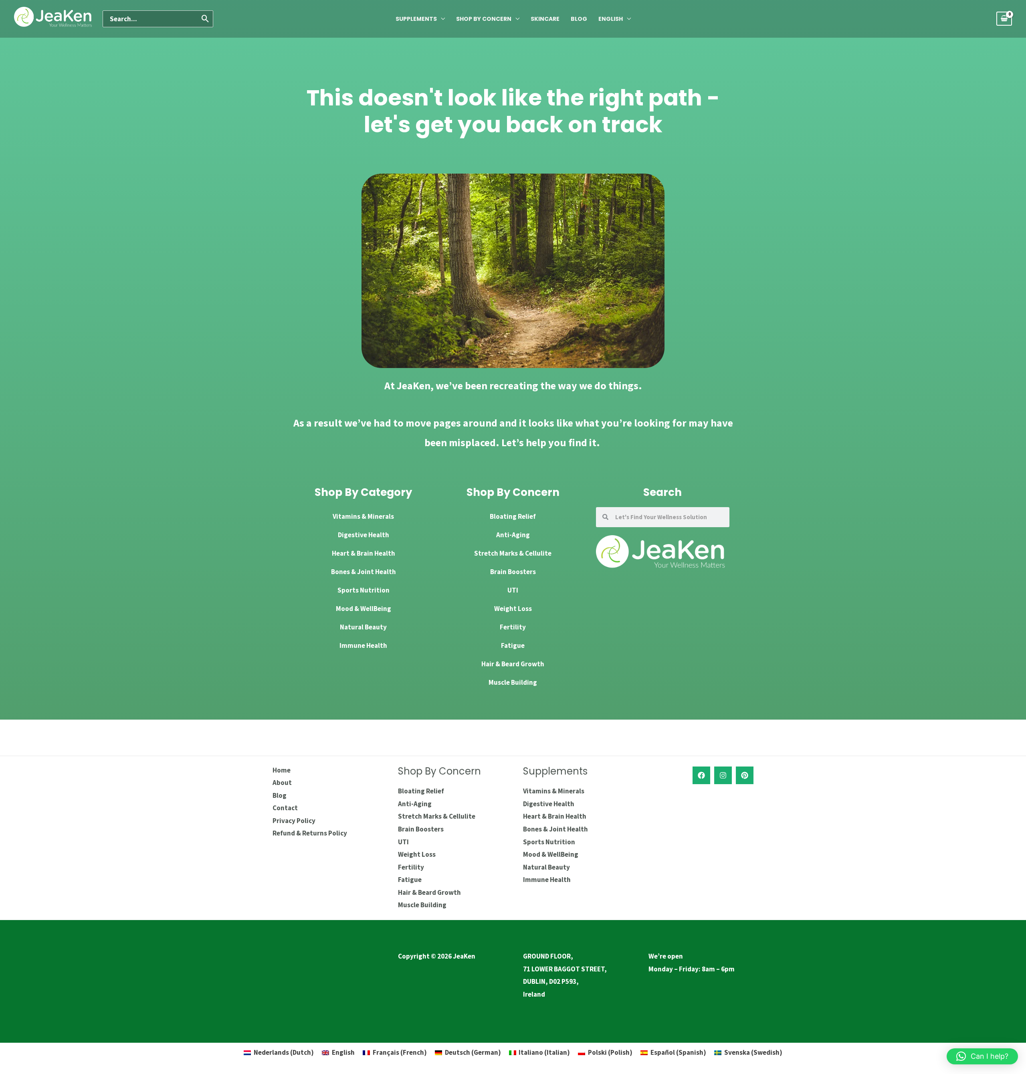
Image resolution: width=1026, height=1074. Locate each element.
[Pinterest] (744, 775)
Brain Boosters (513, 571)
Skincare (545, 19)
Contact (285, 807)
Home (282, 770)
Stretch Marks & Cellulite (512, 553)
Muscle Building (513, 682)
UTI (512, 590)
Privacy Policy (294, 820)
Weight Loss (513, 608)
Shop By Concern (483, 19)
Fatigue (513, 645)
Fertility (513, 627)
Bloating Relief (513, 516)
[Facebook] (701, 775)
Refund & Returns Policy (310, 833)
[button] (982, 1056)
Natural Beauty (363, 627)
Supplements (416, 19)
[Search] (206, 19)
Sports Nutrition (363, 590)
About (282, 782)
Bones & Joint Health (363, 571)
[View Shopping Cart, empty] (1004, 19)
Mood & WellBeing (363, 608)
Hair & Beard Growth (512, 663)
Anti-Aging (513, 534)
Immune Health (363, 645)
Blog (579, 19)
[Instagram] (723, 775)
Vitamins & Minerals (363, 516)
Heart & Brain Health (363, 553)
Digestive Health (363, 534)
